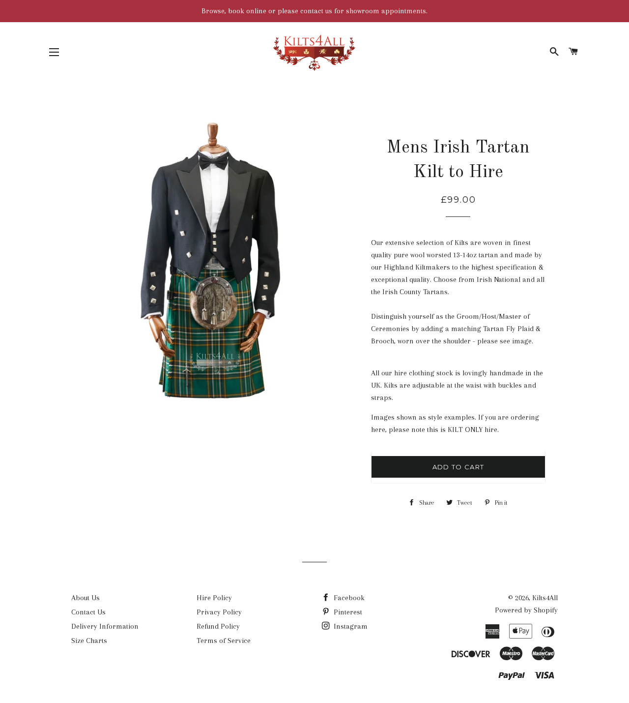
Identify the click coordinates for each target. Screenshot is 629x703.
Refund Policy (218, 626)
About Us (85, 597)
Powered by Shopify (526, 610)
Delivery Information (105, 626)
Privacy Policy (219, 612)
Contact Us (88, 612)
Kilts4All (545, 597)
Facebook (348, 597)
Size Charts (89, 640)
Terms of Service (224, 640)
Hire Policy (214, 597)
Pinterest (347, 612)
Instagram (350, 626)
